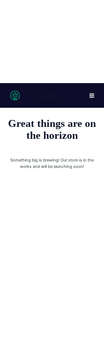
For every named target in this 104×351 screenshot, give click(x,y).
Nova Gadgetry (44, 95)
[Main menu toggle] (91, 95)
